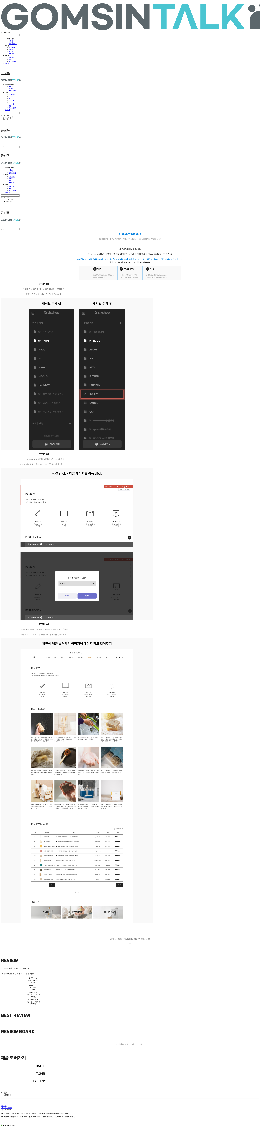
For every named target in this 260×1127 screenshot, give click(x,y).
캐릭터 (11, 42)
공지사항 (11, 57)
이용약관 (3, 1106)
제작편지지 (12, 48)
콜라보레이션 (13, 44)
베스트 (11, 51)
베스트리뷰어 (13, 61)
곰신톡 (11, 40)
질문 (10, 59)
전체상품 (11, 53)
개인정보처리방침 (6, 1108)
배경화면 (7, 63)
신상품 (11, 50)
